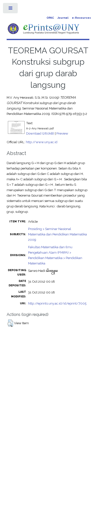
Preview (62, 133)
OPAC (50, 17)
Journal (62, 17)
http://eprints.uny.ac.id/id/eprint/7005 (57, 303)
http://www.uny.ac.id (41, 142)
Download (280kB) (40, 133)
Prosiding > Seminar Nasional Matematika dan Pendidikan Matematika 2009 (57, 234)
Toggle (10, 9)
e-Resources (81, 17)
